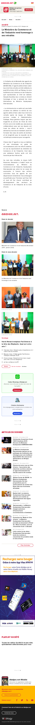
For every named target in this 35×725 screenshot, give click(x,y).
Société (18, 19)
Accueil (4, 19)
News (10, 19)
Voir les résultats (16, 366)
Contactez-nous (9, 713)
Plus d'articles (25, 545)
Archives (24, 366)
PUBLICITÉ (17, 16)
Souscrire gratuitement (11, 695)
